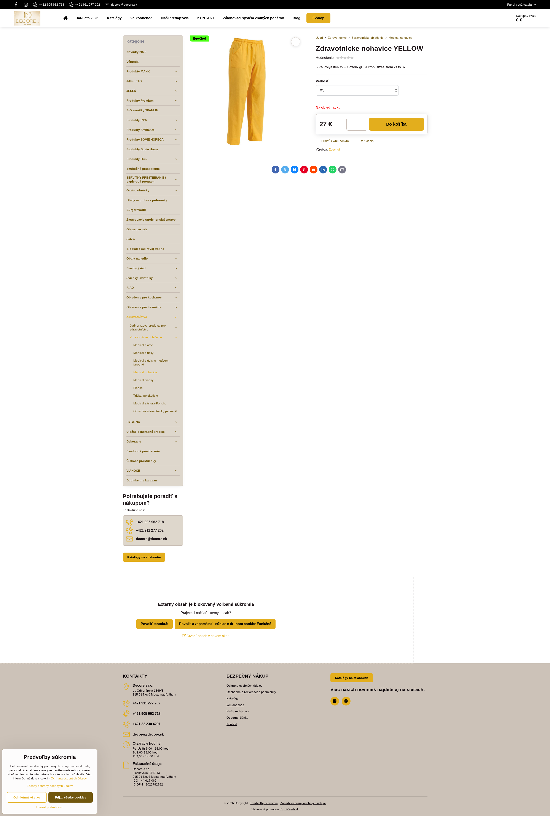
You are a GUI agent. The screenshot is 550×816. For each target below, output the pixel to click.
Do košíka (396, 124)
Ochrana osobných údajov (244, 685)
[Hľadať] (497, 18)
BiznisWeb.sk (290, 809)
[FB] (17, 4)
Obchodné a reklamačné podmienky (251, 692)
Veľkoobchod (235, 705)
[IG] (26, 4)
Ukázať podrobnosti (49, 807)
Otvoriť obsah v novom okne (208, 636)
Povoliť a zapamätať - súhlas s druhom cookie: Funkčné (225, 624)
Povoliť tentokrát (154, 624)
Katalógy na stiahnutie (144, 557)
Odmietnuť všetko (26, 797)
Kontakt (231, 724)
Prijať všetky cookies (70, 797)
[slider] (345, 57)
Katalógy (232, 698)
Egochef (334, 149)
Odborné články (237, 717)
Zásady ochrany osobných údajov (303, 803)
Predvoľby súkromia (264, 803)
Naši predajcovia (237, 711)
